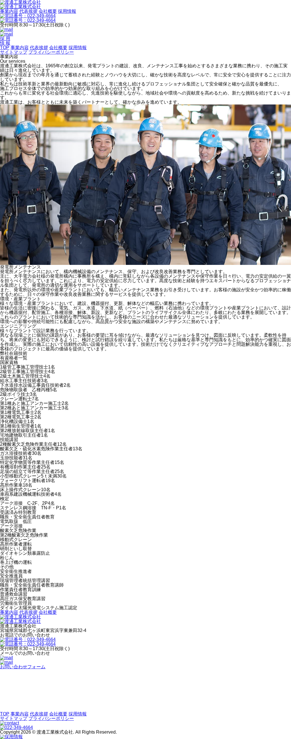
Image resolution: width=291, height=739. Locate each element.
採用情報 (67, 11)
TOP (4, 47)
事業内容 (9, 11)
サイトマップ (13, 52)
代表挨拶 (28, 11)
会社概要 (48, 11)
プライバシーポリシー (51, 52)
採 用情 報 (5, 40)
